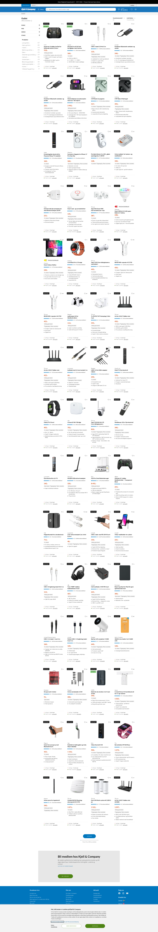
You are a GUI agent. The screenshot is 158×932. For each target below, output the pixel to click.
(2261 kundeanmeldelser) (57, 589)
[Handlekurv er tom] (136, 9)
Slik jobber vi (69, 897)
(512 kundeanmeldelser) (104, 101)
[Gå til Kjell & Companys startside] (29, 9)
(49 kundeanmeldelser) (104, 641)
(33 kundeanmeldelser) (80, 804)
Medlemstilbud (97, 897)
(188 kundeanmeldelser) (57, 424)
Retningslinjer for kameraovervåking (39, 899)
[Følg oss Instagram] (123, 893)
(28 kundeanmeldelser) (80, 50)
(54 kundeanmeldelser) (104, 426)
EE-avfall (32, 903)
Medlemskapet (69, 895)
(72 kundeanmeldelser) (57, 694)
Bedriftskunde (33, 895)
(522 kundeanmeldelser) (128, 318)
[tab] (26, 5)
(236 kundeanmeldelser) (57, 480)
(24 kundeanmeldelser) (57, 748)
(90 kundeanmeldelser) (104, 374)
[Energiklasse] (116, 206)
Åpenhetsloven (70, 901)
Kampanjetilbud (97, 895)
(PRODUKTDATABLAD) (124, 206)
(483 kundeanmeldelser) (57, 641)
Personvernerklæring (35, 897)
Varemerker (96, 901)
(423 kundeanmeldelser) (128, 536)
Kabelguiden (96, 893)
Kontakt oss (33, 893)
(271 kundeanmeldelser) (104, 158)
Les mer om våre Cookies (57, 921)
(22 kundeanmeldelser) (80, 102)
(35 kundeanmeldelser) (80, 372)
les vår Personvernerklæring (71, 921)
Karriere (68, 903)
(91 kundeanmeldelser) (128, 424)
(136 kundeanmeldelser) (80, 748)
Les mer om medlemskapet (65, 866)
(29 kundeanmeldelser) (57, 212)
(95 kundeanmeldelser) (128, 590)
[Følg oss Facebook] (119, 893)
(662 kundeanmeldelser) (128, 804)
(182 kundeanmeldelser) (104, 266)
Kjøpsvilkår (33, 901)
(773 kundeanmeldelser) (104, 804)
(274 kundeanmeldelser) (80, 211)
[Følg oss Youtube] (127, 893)
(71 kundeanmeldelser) (80, 264)
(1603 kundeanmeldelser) (128, 264)
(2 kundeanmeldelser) (56, 536)
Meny (42, 9)
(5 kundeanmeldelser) (80, 158)
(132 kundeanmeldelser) (128, 643)
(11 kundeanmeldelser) (128, 695)
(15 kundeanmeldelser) (57, 158)
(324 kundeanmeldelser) (128, 50)
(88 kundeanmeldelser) (80, 424)
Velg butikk (54, 68)
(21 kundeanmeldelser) (80, 480)
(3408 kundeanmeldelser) (104, 48)
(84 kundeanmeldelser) (128, 158)
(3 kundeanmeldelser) (127, 484)
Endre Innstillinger (54, 926)
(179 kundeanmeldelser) (57, 267)
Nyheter (95, 899)
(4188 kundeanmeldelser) (81, 538)
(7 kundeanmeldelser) (103, 747)
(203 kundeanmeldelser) (80, 694)
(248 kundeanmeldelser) (128, 372)
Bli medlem (65, 876)
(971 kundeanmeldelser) (104, 212)
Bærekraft (68, 899)
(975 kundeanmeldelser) (80, 643)
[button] (31, 21)
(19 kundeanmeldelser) (104, 480)
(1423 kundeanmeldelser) (104, 589)
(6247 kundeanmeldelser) (104, 536)
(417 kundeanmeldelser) (104, 320)
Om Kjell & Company (71, 893)
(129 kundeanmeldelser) (80, 320)
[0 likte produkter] (132, 9)
